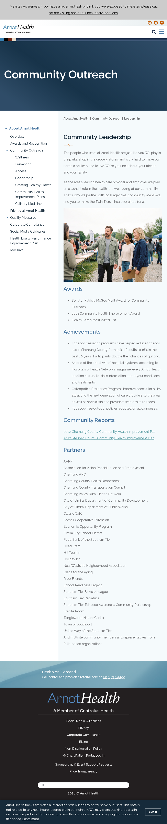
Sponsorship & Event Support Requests (83, 764)
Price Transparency (83, 771)
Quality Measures (23, 218)
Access (20, 171)
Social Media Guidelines (28, 231)
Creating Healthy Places (33, 185)
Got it (153, 812)
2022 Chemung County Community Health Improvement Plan (110, 432)
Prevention (23, 164)
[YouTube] (149, 22)
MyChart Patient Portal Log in (83, 755)
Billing (83, 742)
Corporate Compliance (27, 224)
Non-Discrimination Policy (83, 748)
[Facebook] (162, 22)
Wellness (22, 157)
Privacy (83, 728)
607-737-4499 (114, 677)
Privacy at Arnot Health (27, 211)
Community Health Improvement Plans (30, 194)
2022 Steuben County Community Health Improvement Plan (109, 438)
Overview (17, 136)
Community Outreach (26, 150)
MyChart (16, 250)
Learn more (30, 819)
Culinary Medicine (28, 204)
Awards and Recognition (28, 143)
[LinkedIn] (156, 22)
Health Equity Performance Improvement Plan (30, 240)
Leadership (24, 178)
